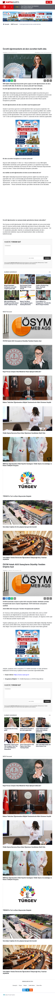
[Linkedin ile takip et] (27, 990)
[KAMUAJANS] (11, 2)
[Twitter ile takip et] (24, 990)
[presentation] (8, 7)
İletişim (25, 985)
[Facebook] (4, 80)
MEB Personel (14, 24)
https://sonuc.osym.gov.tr (21, 675)
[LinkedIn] (9, 80)
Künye (20, 985)
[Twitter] (6, 80)
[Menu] (47, 2)
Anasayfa (7, 24)
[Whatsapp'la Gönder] (12, 80)
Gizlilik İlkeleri (32, 985)
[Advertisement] (27, 37)
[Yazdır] (15, 80)
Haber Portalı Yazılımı (10, 994)
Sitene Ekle (39, 985)
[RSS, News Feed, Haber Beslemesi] (31, 990)
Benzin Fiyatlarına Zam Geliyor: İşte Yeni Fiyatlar (30, 7)
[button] (45, 80)
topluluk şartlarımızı (15, 262)
